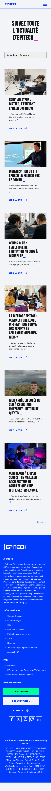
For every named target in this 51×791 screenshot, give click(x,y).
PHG (18, 769)
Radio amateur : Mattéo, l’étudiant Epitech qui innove (22, 104)
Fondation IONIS (34, 772)
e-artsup (24, 766)
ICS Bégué (20, 754)
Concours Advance (17, 772)
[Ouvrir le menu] (45, 4)
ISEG (41, 751)
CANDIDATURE (21, 691)
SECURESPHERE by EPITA (33, 769)
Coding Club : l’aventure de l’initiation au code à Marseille (23, 249)
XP (27, 754)
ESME (42, 757)
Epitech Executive (17, 763)
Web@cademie (11, 766)
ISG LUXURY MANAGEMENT (22, 748)
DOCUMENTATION (21, 701)
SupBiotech (17, 760)
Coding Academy (33, 763)
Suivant (41, 522)
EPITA (8, 757)
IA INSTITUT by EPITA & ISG (25, 757)
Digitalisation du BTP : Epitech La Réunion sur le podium (24, 175)
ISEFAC (10, 754)
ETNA (42, 766)
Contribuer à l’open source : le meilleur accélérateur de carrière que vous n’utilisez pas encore (23, 481)
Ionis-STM (34, 766)
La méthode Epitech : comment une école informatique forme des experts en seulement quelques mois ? (23, 326)
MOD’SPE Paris (36, 754)
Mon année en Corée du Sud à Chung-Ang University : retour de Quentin (24, 406)
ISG (6, 748)
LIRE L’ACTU (15, 129)
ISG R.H (34, 751)
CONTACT (18, 710)
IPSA (8, 760)
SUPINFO (10, 769)
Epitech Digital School (34, 760)
